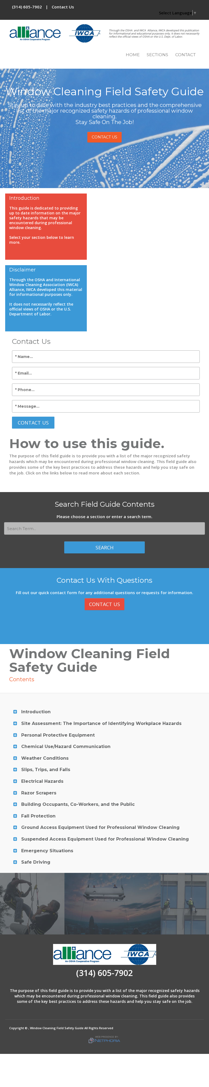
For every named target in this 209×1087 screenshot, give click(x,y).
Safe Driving (35, 862)
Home (133, 54)
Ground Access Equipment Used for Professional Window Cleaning (100, 827)
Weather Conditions (45, 758)
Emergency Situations (47, 850)
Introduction (36, 711)
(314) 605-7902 (27, 6)
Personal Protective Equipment (58, 735)
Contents (21, 679)
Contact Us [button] (104, 137)
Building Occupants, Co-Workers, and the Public (78, 804)
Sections (157, 54)
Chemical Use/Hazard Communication (65, 746)
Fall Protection (38, 816)
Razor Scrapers (38, 793)
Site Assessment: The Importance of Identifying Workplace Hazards (101, 723)
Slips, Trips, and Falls (45, 769)
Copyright (16, 1028)
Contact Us (63, 6)
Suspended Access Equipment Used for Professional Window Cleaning (105, 839)
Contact (185, 54)
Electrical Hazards (42, 781)
